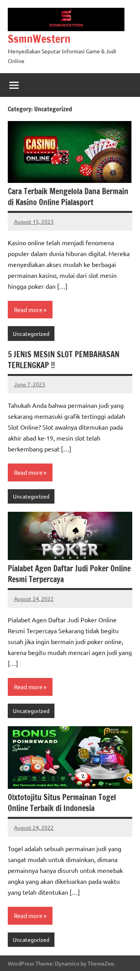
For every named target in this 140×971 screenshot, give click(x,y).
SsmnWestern (39, 38)
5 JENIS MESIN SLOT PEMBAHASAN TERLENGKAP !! (63, 360)
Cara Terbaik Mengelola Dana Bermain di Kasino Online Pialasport (68, 197)
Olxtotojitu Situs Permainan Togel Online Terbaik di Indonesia (62, 803)
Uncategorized (31, 333)
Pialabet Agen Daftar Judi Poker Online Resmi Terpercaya (69, 574)
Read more (28, 309)
